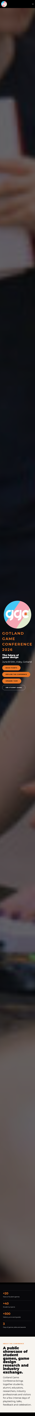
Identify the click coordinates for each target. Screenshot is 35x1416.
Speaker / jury (12, 681)
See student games (14, 687)
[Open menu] (33, 4)
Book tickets (11, 668)
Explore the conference (16, 674)
